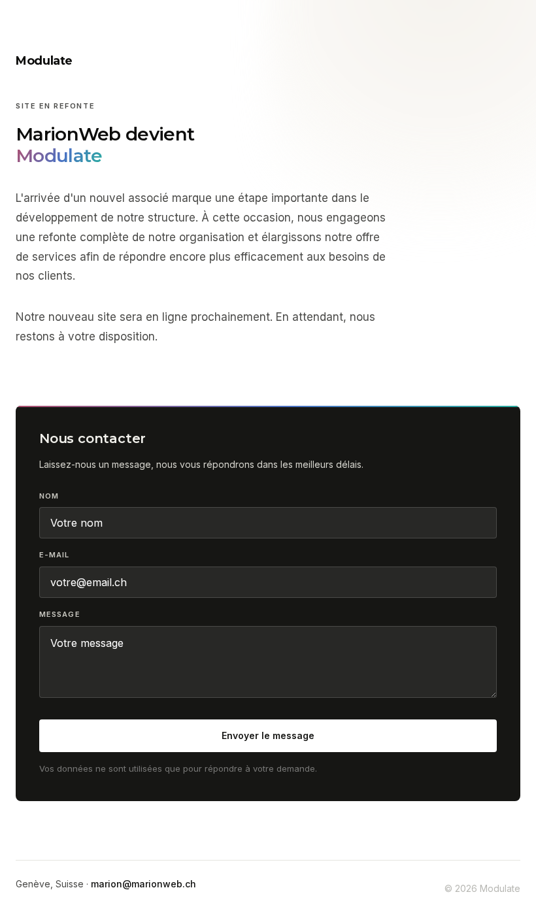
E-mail (54, 554)
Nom (49, 496)
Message (59, 614)
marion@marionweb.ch (143, 883)
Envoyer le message (268, 735)
